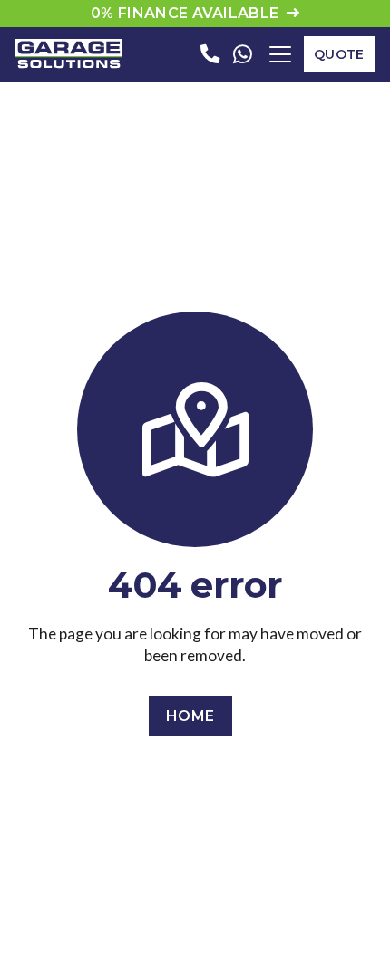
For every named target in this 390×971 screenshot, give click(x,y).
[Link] (209, 53)
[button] (280, 54)
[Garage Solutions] (68, 55)
